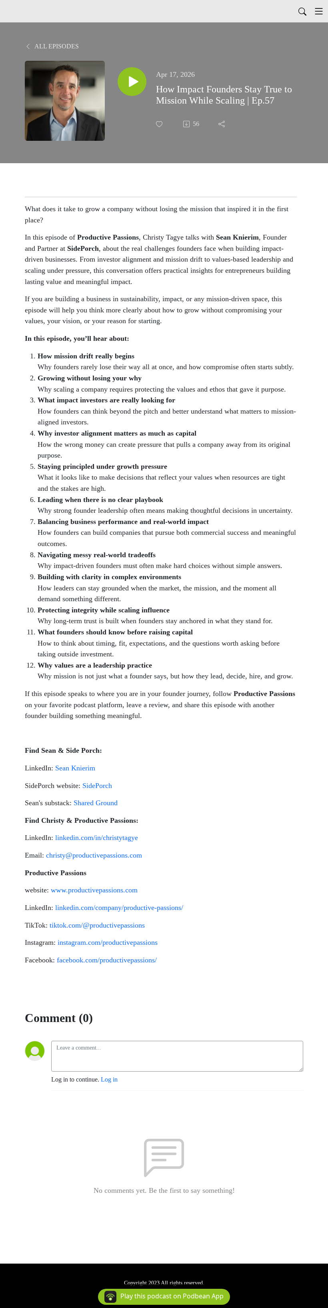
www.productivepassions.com (94, 890)
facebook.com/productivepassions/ (107, 960)
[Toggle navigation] (319, 11)
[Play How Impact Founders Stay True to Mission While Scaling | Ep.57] (132, 81)
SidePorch (97, 786)
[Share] (222, 124)
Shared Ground (96, 803)
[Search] (302, 11)
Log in (109, 1079)
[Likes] (160, 124)
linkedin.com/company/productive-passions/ (119, 908)
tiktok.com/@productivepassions (97, 925)
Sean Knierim (75, 768)
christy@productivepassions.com (94, 855)
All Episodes (56, 46)
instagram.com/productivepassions (108, 942)
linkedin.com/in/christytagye (96, 838)
